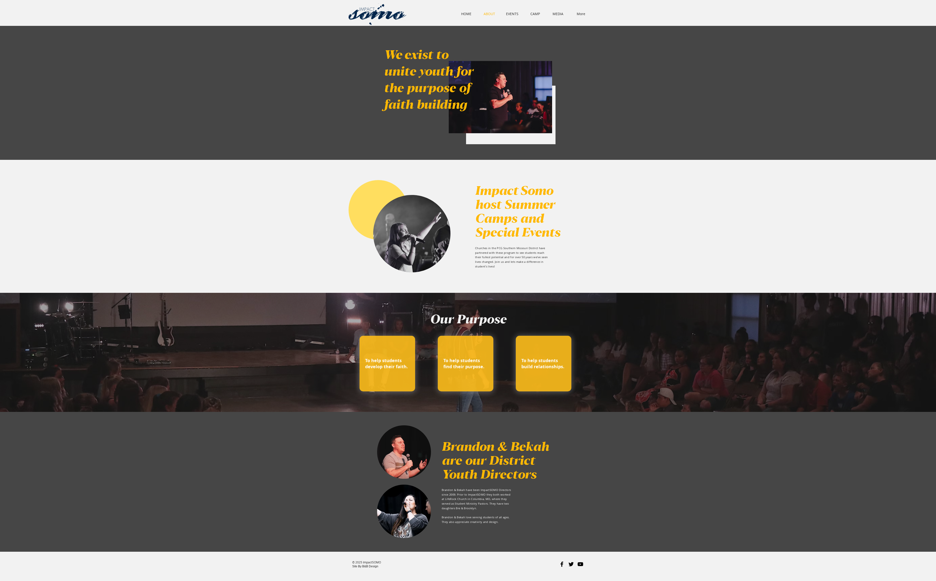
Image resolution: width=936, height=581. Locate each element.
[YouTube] (580, 564)
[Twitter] (571, 564)
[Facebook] (561, 564)
